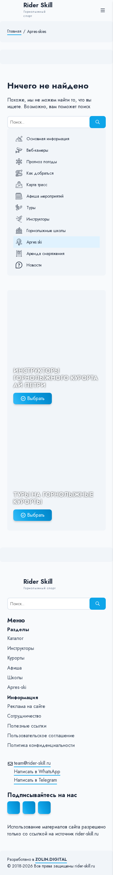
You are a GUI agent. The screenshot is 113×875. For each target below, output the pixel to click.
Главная (14, 31)
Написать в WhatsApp (37, 771)
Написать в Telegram (35, 780)
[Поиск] (97, 122)
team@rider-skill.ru (32, 763)
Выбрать (36, 398)
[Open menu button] (103, 10)
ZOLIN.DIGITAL (51, 859)
